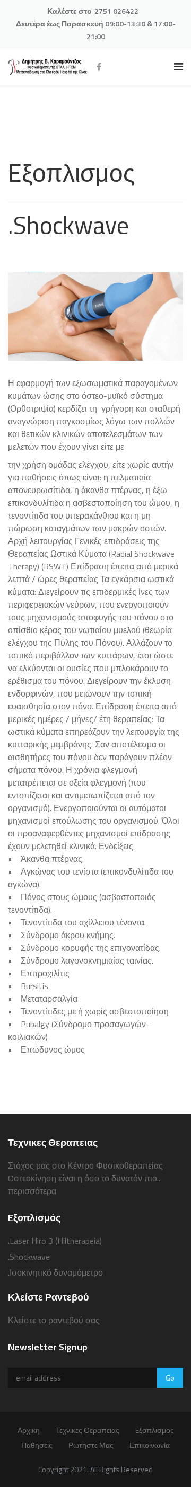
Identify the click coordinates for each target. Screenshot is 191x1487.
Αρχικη (29, 1430)
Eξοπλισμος (154, 1430)
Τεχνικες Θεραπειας (87, 1430)
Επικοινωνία (149, 1444)
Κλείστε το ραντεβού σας (54, 1320)
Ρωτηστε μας (91, 1444)
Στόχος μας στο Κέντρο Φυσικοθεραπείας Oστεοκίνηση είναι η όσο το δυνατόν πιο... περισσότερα (85, 1178)
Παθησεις (37, 1444)
